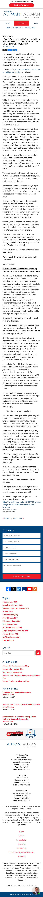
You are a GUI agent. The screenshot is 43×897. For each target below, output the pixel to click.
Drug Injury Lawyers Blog (12, 672)
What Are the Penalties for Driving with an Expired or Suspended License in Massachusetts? (19, 719)
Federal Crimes (10, 634)
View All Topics (8, 640)
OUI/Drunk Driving (12, 627)
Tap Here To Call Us (21, 5)
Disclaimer (22, 844)
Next (21, 518)
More (36, 23)
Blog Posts (22, 856)
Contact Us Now (21, 576)
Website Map (21, 848)
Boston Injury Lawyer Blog (13, 669)
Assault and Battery (12, 605)
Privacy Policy (21, 840)
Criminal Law (9, 602)
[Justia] (24, 589)
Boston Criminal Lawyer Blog (22, 14)
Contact (21, 23)
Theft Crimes (9, 624)
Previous (6, 518)
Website (21, 836)
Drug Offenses (10, 618)
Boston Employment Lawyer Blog (15, 681)
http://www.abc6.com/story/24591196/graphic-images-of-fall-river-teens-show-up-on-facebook (22, 505)
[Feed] (34, 589)
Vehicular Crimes (11, 621)
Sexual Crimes (12, 509)
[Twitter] (13, 589)
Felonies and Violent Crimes (15, 608)
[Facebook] (8, 589)
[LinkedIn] (18, 589)
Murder (7, 611)
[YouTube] (29, 589)
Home (7, 23)
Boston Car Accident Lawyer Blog (15, 666)
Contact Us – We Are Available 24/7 (21, 852)
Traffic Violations (11, 637)
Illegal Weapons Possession (15, 631)
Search (38, 652)
